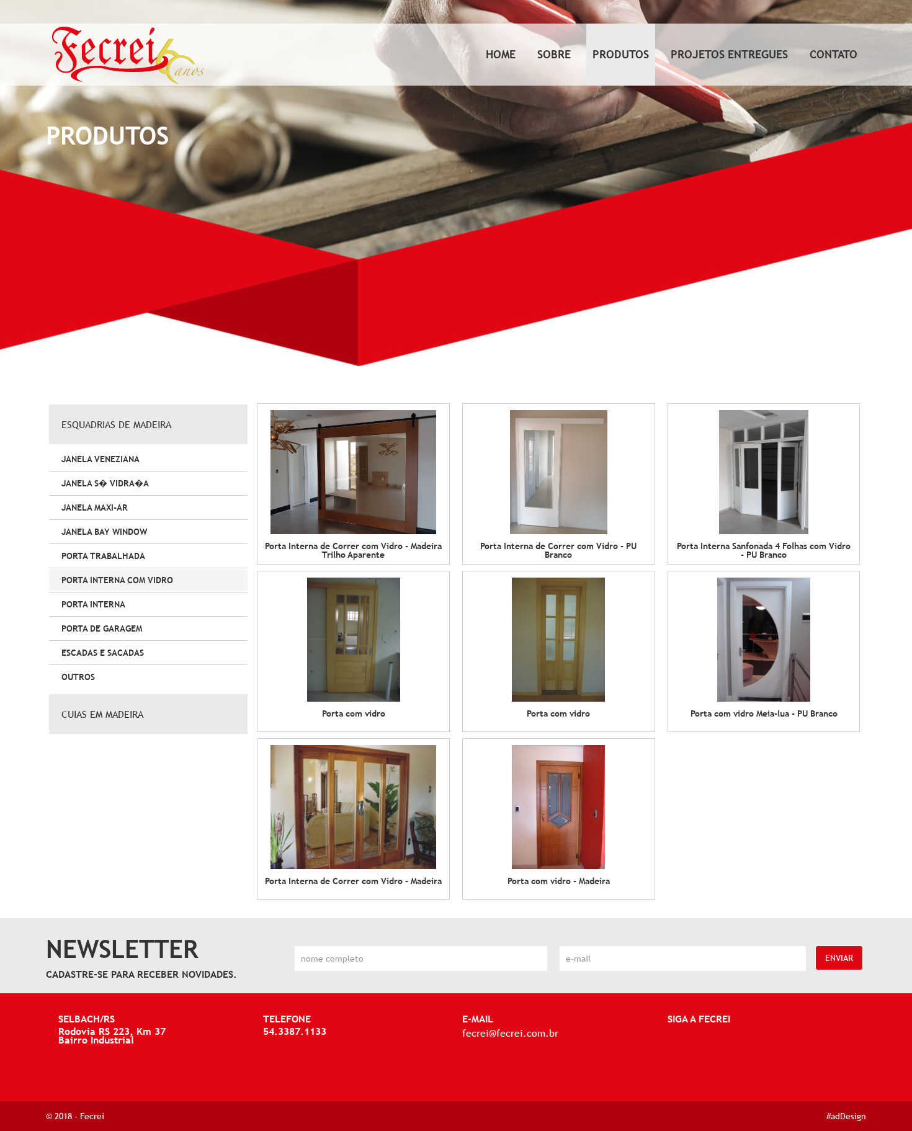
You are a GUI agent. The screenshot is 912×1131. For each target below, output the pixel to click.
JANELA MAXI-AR (94, 507)
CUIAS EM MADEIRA (102, 714)
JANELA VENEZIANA (100, 459)
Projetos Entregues (729, 54)
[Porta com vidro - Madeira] (558, 807)
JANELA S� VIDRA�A (105, 483)
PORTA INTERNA (93, 604)
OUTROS (78, 676)
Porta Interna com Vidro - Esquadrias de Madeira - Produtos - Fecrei (128, 55)
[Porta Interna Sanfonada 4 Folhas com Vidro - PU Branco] (764, 472)
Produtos (620, 54)
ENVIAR (839, 957)
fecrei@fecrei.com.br (510, 1033)
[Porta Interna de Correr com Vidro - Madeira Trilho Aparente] (353, 472)
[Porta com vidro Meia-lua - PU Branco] (764, 640)
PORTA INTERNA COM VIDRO (117, 580)
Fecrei (92, 1116)
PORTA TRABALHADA (103, 555)
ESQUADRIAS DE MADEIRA (116, 424)
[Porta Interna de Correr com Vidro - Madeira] (353, 807)
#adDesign (846, 1116)
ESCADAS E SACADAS (102, 652)
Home (501, 54)
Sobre (554, 54)
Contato (833, 54)
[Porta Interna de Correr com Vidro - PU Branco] (558, 472)
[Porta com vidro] (353, 640)
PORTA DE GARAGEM (101, 628)
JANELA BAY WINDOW (104, 531)
